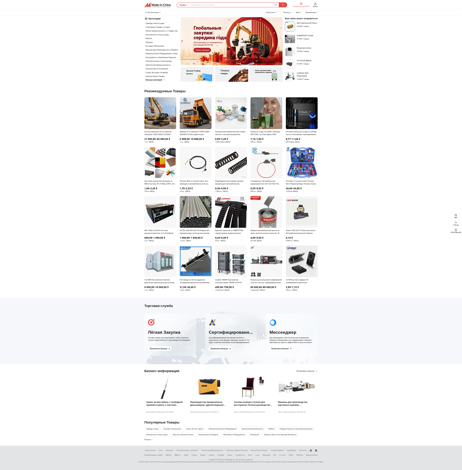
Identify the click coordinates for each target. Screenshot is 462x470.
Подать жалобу (150, 450)
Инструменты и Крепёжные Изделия (161, 57)
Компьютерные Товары (155, 76)
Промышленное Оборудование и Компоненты (162, 53)
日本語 (186, 455)
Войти (315, 6)
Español (203, 455)
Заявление (169, 450)
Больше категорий (154, 80)
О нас (161, 450)
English (160, 455)
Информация (291, 450)
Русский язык (240, 455)
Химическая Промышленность (158, 65)
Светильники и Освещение (157, 68)
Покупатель (270, 12)
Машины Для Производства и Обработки (162, 50)
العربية (257, 455)
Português (220, 455)
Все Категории (153, 12)
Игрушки (149, 42)
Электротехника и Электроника (159, 61)
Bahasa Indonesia (312, 455)
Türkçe (291, 455)
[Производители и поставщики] (157, 4)
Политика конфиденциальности (212, 450)
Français (194, 455)
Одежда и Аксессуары (155, 23)
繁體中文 (178, 455)
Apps (298, 12)
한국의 (250, 455)
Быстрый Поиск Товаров (259, 450)
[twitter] (316, 450)
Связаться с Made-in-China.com (237, 450)
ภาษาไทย (282, 455)
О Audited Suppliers (277, 450)
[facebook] (311, 450)
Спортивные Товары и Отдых (158, 27)
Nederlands (266, 455)
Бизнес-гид (303, 450)
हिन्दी (274, 455)
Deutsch (211, 455)
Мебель (149, 38)
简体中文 (169, 455)
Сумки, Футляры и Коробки (157, 72)
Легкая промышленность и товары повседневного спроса (162, 31)
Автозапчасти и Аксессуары (157, 34)
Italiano (229, 455)
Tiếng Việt (299, 455)
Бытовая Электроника (155, 46)
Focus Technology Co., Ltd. (229, 460)
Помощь (286, 12)
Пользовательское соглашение (187, 450)
